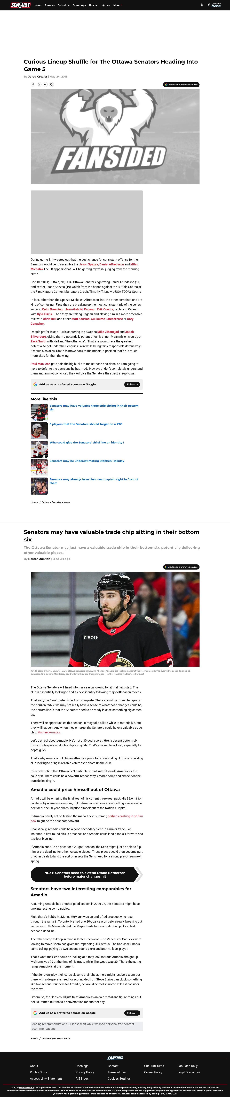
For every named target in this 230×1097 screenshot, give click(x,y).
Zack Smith (38, 341)
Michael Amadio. (49, 732)
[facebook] (209, 4)
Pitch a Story (38, 1072)
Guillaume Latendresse (107, 319)
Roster (93, 5)
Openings (82, 1066)
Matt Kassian (81, 319)
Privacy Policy (85, 1072)
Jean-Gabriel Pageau (79, 309)
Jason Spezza (88, 264)
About (34, 1066)
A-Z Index (82, 1078)
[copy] (51, 84)
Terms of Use (117, 1072)
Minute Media (26, 1087)
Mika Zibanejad (108, 332)
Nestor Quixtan (39, 559)
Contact (113, 1066)
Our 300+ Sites (154, 1066)
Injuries (105, 5)
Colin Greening (52, 309)
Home (34, 502)
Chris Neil (50, 319)
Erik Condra (105, 309)
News (38, 5)
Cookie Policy (153, 1072)
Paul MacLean (40, 364)
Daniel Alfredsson (111, 264)
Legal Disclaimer (189, 1072)
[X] (202, 4)
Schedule (64, 5)
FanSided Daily (188, 1066)
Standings (79, 5)
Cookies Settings (119, 1078)
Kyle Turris (44, 314)
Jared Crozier (37, 76)
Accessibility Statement (46, 1078)
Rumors (49, 5)
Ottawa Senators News (56, 502)
